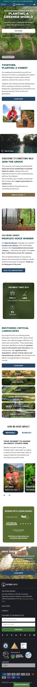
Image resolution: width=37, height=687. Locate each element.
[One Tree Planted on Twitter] (30, 635)
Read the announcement (13, 270)
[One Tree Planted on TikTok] (25, 635)
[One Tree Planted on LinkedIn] (16, 635)
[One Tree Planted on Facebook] (2, 635)
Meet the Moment (11, 243)
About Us (18, 36)
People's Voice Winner (10, 245)
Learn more (18, 365)
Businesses (26, 433)
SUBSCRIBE (18, 629)
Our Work (18, 31)
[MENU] (1, 4)
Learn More (18, 99)
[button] (21, 685)
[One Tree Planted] (18, 4)
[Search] (30, 4)
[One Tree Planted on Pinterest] (20, 635)
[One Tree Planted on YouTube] (34, 635)
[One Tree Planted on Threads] (11, 635)
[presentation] (5, 495)
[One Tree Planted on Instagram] (7, 635)
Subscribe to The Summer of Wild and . (18, 1)
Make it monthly (17, 195)
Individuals (10, 433)
